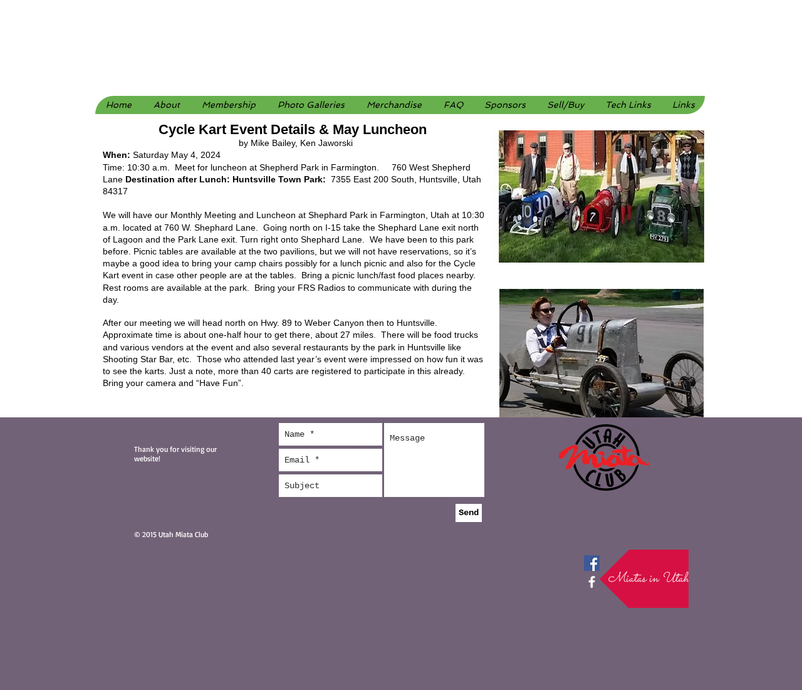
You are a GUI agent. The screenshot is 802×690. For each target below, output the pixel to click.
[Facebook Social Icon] (592, 563)
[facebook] (592, 582)
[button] (310, 105)
